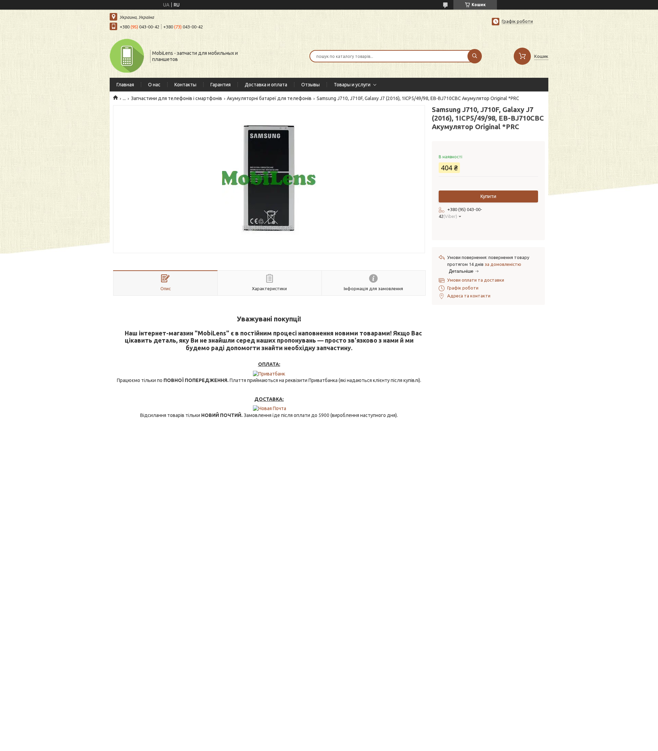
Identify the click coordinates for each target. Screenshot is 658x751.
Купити (488, 196)
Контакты (185, 84)
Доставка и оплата (266, 84)
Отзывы (310, 84)
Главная (125, 84)
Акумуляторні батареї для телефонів (269, 98)
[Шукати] (474, 56)
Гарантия (220, 84)
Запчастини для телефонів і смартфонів (176, 98)
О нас (154, 84)
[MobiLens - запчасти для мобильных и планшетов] (127, 55)
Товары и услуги (352, 84)
